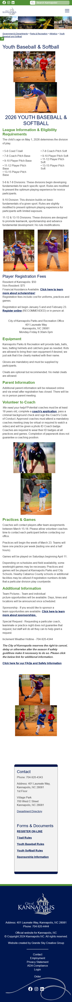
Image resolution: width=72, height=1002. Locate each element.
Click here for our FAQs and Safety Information (32, 663)
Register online (12, 310)
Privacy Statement (37, 962)
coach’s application (44, 411)
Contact (37, 954)
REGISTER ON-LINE (30, 831)
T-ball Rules (24, 837)
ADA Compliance (37, 965)
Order (37, 976)
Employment (37, 958)
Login (37, 969)
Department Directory (29, 811)
